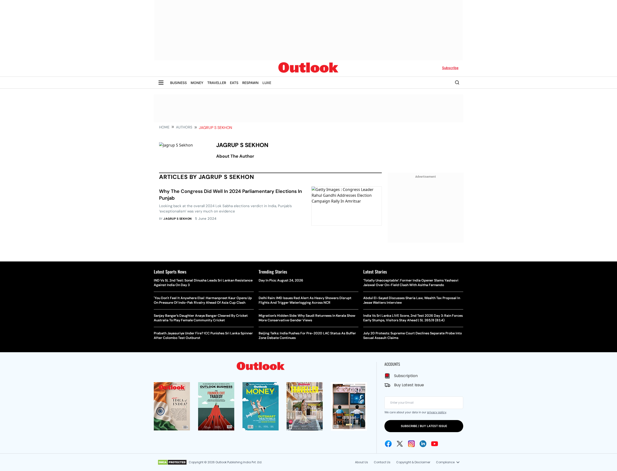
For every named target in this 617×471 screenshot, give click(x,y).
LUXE (266, 83)
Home (164, 127)
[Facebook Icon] (388, 444)
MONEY (197, 83)
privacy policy (436, 412)
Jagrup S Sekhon (177, 219)
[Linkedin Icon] (423, 444)
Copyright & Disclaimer (413, 462)
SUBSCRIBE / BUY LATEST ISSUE (424, 426)
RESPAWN (250, 83)
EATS (234, 83)
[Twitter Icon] (400, 444)
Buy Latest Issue (409, 385)
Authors (184, 127)
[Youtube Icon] (434, 444)
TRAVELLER (216, 83)
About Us (361, 462)
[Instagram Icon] (411, 444)
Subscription (406, 376)
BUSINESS (178, 83)
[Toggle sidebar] (161, 82)
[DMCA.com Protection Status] (172, 462)
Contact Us (382, 462)
